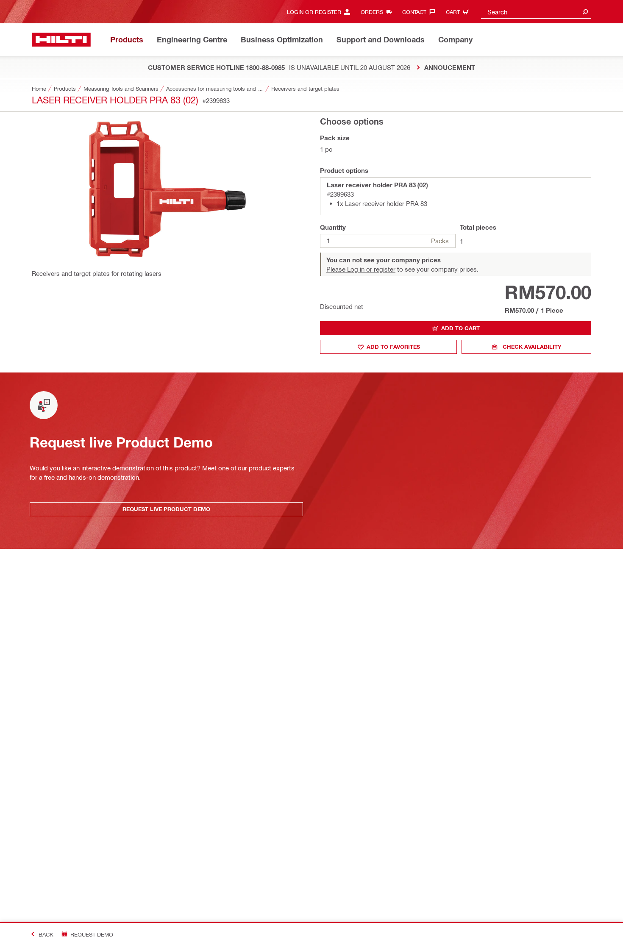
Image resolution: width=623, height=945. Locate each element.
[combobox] (536, 12)
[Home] (61, 40)
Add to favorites (393, 346)
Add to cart (460, 328)
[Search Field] (585, 12)
